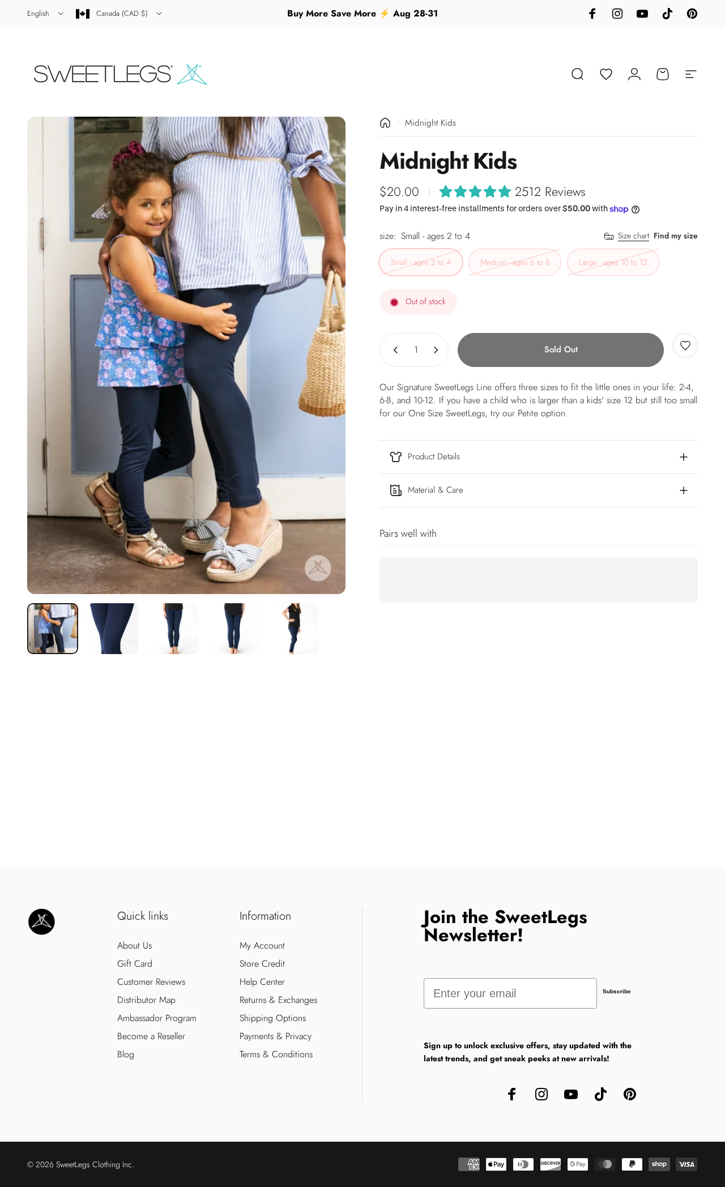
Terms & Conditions (276, 1054)
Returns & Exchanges (278, 1000)
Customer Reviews (151, 982)
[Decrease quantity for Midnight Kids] (393, 350)
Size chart (633, 237)
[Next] (316, 355)
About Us (134, 945)
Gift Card (134, 964)
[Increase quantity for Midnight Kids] (438, 350)
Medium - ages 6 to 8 (514, 262)
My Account (262, 945)
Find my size (676, 236)
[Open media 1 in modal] (186, 355)
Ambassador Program (157, 1018)
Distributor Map (146, 1000)
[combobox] (46, 13)
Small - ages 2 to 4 (421, 262)
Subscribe (617, 991)
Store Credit (262, 964)
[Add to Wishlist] (685, 345)
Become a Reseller (151, 1036)
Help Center (262, 982)
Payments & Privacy (276, 1036)
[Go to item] (52, 628)
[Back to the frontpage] (385, 123)
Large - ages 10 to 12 (613, 262)
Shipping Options (273, 1018)
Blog (125, 1054)
